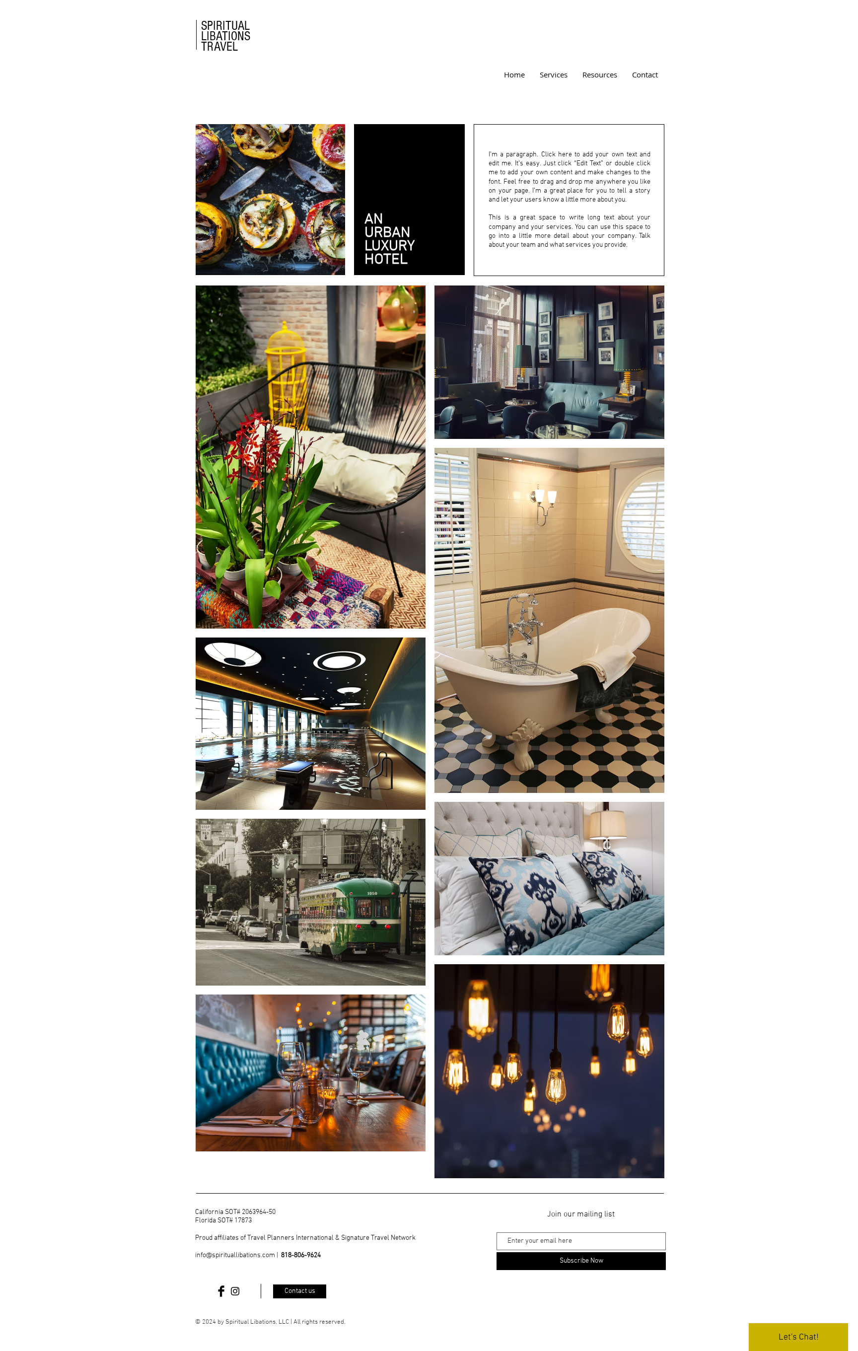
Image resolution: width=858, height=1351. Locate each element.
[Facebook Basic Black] (221, 1291)
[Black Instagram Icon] (235, 1291)
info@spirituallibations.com (235, 1255)
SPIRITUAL (225, 25)
